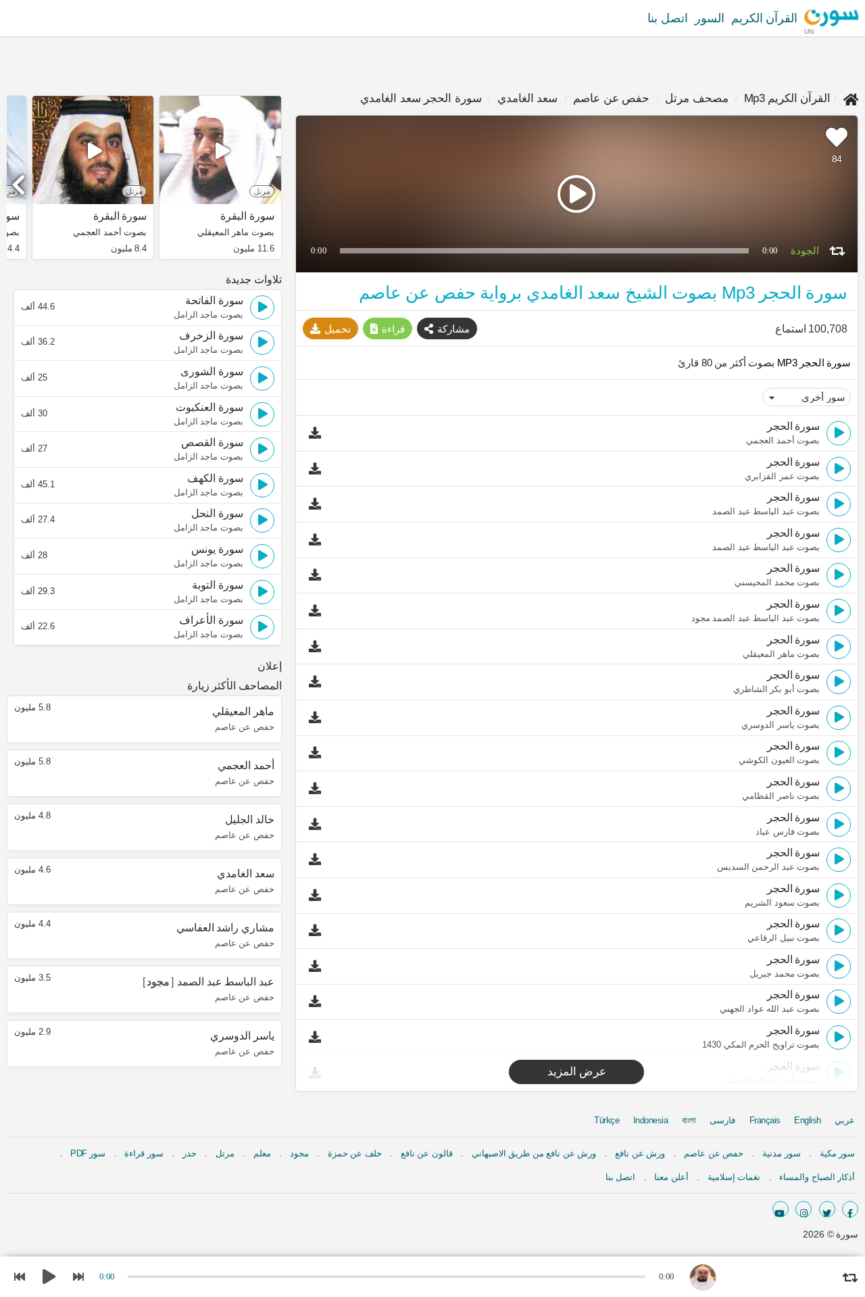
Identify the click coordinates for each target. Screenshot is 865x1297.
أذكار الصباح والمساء (817, 1177)
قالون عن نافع (427, 1153)
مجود (299, 1153)
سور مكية (838, 1153)
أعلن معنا (671, 1177)
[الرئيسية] (851, 98)
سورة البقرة (247, 216)
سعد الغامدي (527, 98)
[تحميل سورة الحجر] (318, 433)
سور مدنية (781, 1153)
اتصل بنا (667, 18)
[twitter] (827, 1209)
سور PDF (87, 1153)
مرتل (225, 1153)
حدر (189, 1153)
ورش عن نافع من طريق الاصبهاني (534, 1153)
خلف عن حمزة (355, 1153)
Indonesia (650, 1120)
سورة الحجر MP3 (812, 362)
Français (765, 1120)
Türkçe (606, 1120)
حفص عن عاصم (611, 98)
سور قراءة (144, 1153)
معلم (262, 1153)
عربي (845, 1120)
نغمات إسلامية (734, 1177)
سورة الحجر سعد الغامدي (421, 98)
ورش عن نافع (640, 1153)
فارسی (722, 1120)
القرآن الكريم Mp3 (787, 98)
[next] (20, 179)
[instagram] (803, 1209)
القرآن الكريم (764, 18)
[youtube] (780, 1209)
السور (709, 18)
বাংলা (689, 1120)
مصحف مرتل (696, 98)
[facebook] (850, 1209)
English (807, 1120)
